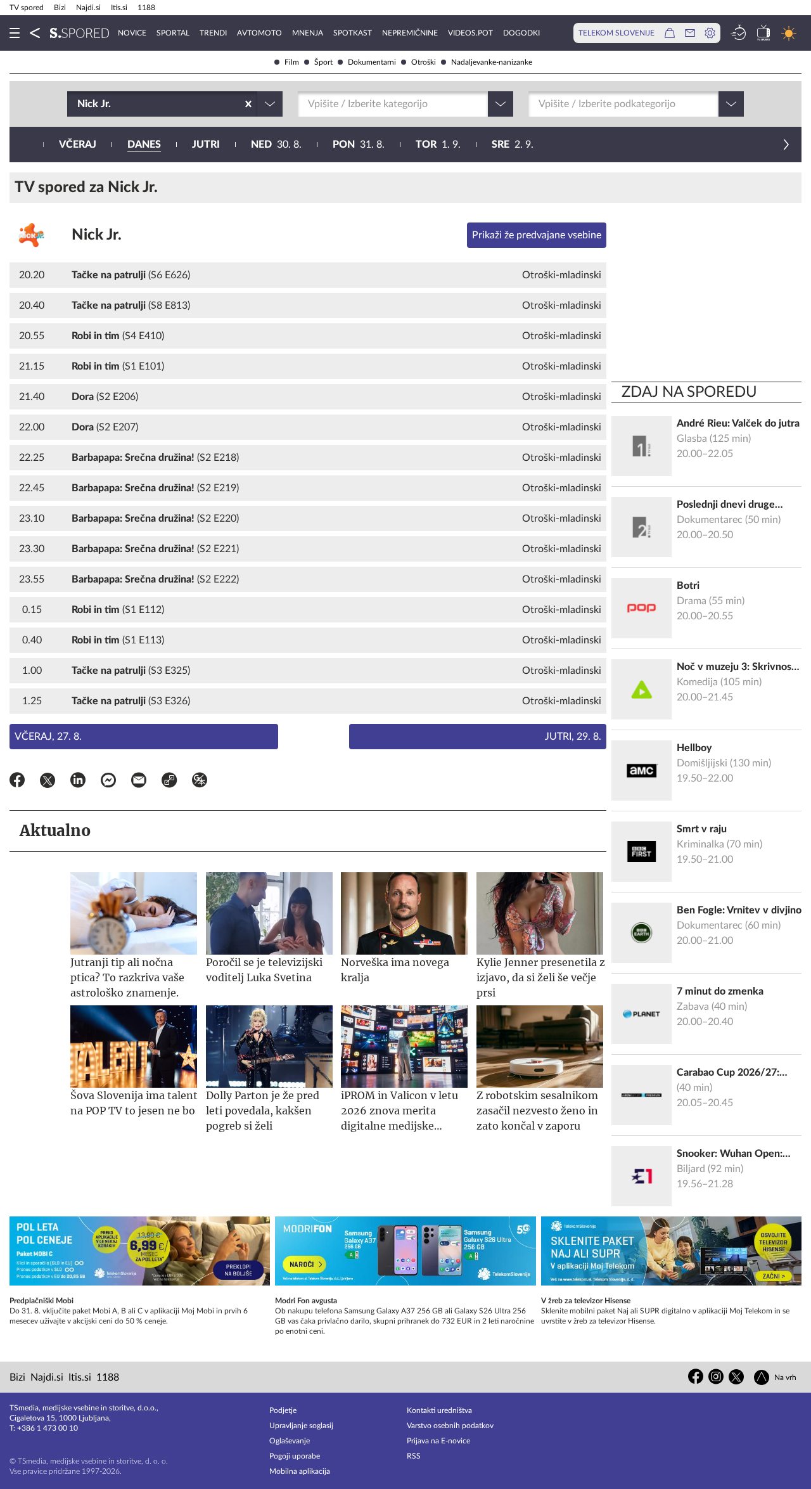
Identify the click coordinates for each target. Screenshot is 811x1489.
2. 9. (512, 144)
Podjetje (283, 1410)
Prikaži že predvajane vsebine (536, 235)
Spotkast (352, 33)
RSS (414, 1456)
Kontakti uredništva (439, 1410)
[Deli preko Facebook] (17, 782)
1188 (146, 7)
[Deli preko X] (47, 782)
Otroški (423, 62)
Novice (132, 33)
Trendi (213, 33)
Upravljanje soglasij (301, 1425)
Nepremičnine (410, 33)
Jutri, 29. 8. (573, 737)
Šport (323, 62)
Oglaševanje (289, 1441)
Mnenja (307, 33)
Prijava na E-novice (438, 1441)
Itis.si (119, 7)
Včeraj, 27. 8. (48, 737)
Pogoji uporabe (294, 1456)
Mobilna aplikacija (299, 1471)
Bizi (60, 7)
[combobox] (78, 104)
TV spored (27, 7)
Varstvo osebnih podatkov (450, 1425)
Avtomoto (259, 33)
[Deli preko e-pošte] (138, 782)
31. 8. (359, 144)
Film (291, 62)
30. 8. (276, 144)
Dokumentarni (372, 62)
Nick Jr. (97, 235)
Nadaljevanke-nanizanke (491, 62)
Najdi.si (88, 7)
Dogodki (521, 33)
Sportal (172, 33)
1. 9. (438, 144)
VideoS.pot (470, 33)
